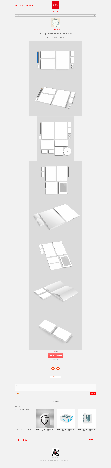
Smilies (18, 393)
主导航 (21, 5)
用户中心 (94, 5)
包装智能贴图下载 (58, 29)
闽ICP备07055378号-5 (66, 460)
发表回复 (93, 393)
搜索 (94, 15)
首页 (16, 5)
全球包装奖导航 (29, 5)
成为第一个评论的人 (55, 401)
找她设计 (55, 377)
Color (17, 393)
